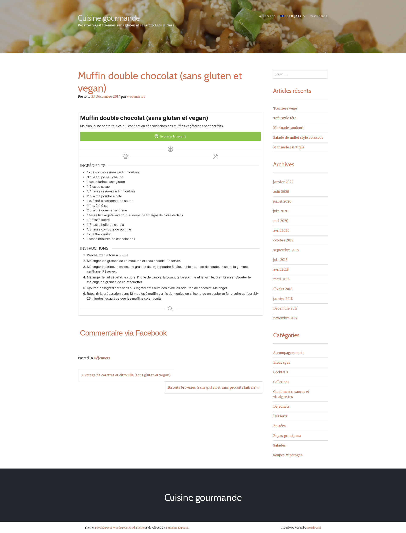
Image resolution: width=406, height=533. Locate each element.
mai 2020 (280, 221)
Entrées (279, 426)
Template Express (177, 527)
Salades (279, 445)
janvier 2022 (283, 182)
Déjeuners (102, 358)
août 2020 (281, 192)
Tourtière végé (285, 108)
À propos (267, 16)
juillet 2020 (282, 201)
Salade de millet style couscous (298, 138)
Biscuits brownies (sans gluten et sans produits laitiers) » (213, 387)
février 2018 (282, 289)
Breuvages (281, 362)
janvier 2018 (283, 299)
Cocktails (280, 372)
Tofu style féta (284, 118)
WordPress (314, 527)
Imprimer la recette (172, 136)
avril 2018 (281, 269)
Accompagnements (288, 353)
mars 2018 (281, 279)
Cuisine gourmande (109, 18)
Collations (281, 382)
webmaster (136, 97)
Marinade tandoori (288, 128)
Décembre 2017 (285, 308)
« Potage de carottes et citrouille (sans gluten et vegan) (125, 375)
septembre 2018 (286, 250)
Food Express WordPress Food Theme (120, 527)
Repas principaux (287, 436)
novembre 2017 (285, 318)
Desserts (280, 416)
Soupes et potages (287, 455)
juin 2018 (280, 260)
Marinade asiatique (288, 147)
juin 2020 (280, 211)
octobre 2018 (283, 240)
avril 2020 (281, 231)
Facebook (319, 16)
